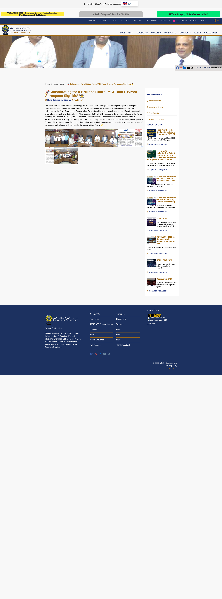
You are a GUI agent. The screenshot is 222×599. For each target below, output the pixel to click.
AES (140, 20)
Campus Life (170, 33)
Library (154, 20)
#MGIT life (216, 68)
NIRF (114, 20)
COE (147, 20)
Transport (165, 20)
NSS (92, 335)
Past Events (153, 113)
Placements (185, 33)
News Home (59, 84)
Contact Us (95, 314)
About (131, 33)
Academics (156, 33)
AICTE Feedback (123, 345)
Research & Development (206, 33)
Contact (202, 20)
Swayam (93, 330)
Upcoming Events (155, 107)
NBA (134, 20)
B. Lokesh (173, 369)
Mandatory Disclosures (99, 20)
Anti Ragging (95, 345)
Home (122, 33)
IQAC (121, 20)
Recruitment (181, 21)
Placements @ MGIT (157, 120)
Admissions (142, 33)
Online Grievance (97, 340)
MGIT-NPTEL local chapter (101, 324)
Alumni (193, 20)
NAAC (128, 20)
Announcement (154, 101)
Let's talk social (202, 68)
